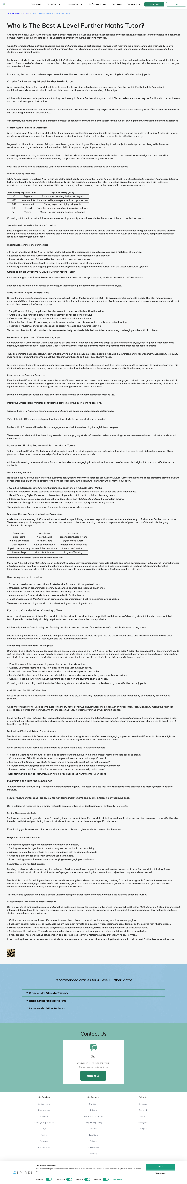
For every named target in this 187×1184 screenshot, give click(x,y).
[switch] (69, 1179)
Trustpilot (142, 1128)
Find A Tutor (154, 4)
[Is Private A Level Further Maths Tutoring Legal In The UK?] (130, 1014)
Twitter (143, 1116)
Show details (117, 1179)
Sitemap (93, 1153)
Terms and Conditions (93, 1116)
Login (176, 4)
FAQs (44, 1128)
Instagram (143, 1122)
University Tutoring (74, 4)
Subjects (44, 1141)
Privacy (93, 1110)
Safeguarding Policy (93, 1122)
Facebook (143, 1110)
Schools (93, 1141)
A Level (26, 13)
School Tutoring (53, 4)
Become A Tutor (133, 4)
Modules (93, 1128)
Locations (93, 1135)
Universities (93, 1147)
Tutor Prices (117, 4)
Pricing (44, 1135)
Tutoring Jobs (44, 1147)
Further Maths (14, 13)
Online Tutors (44, 1104)
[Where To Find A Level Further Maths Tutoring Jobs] (57, 1014)
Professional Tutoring (97, 4)
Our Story (93, 1104)
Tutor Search (36, 4)
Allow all (160, 1167)
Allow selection (160, 1173)
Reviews (44, 1116)
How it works (44, 1110)
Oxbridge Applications (44, 1122)
